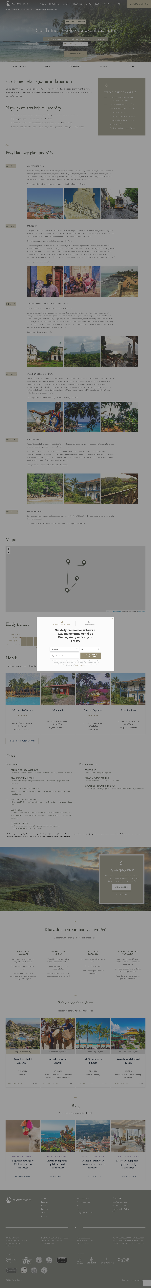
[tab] (62, 623)
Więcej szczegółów (80, 665)
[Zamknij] (113, 619)
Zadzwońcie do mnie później (90, 655)
